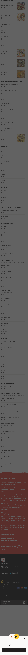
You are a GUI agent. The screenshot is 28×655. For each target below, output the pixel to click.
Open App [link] (14, 650)
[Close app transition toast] (24, 638)
